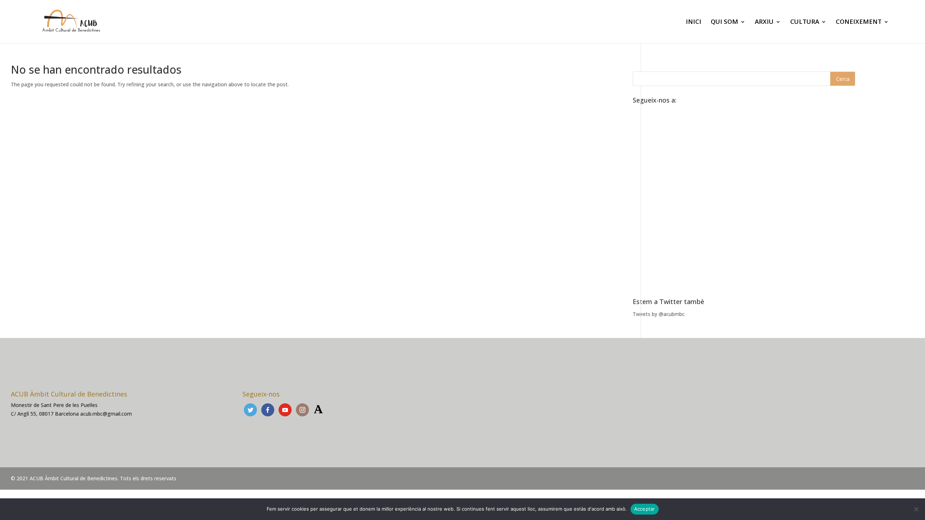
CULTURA (804, 22)
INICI (693, 22)
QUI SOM (724, 22)
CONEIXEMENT (859, 22)
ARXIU (764, 22)
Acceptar (644, 509)
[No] (916, 509)
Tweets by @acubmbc (659, 314)
